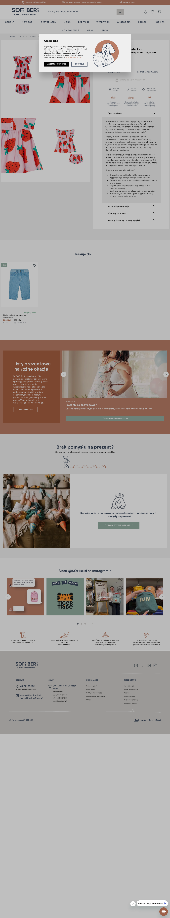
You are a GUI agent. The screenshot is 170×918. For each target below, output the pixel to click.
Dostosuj (79, 64)
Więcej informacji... (74, 57)
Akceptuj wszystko (56, 64)
